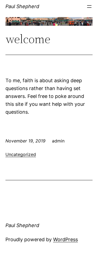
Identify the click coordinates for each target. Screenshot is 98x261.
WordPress (65, 239)
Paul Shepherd (22, 6)
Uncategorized (20, 154)
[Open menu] (89, 6)
